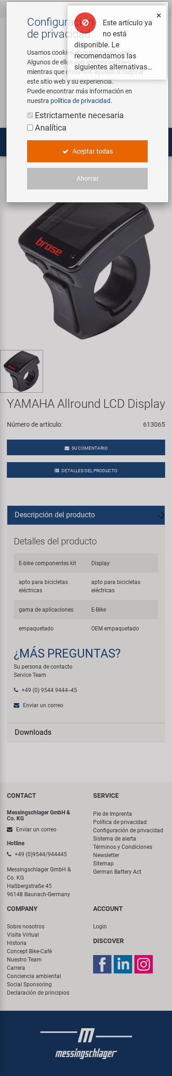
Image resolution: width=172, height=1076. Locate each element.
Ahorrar (88, 178)
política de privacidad (80, 100)
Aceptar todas (92, 151)
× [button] (158, 15)
